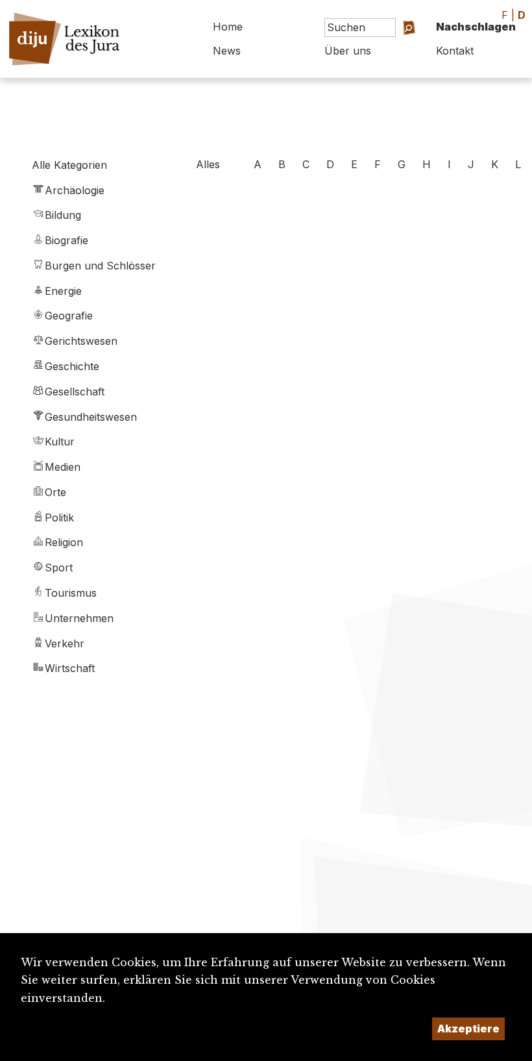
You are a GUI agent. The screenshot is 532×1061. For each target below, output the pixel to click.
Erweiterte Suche (394, 54)
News (227, 50)
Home (228, 26)
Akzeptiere (468, 1028)
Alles (208, 164)
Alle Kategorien (69, 164)
